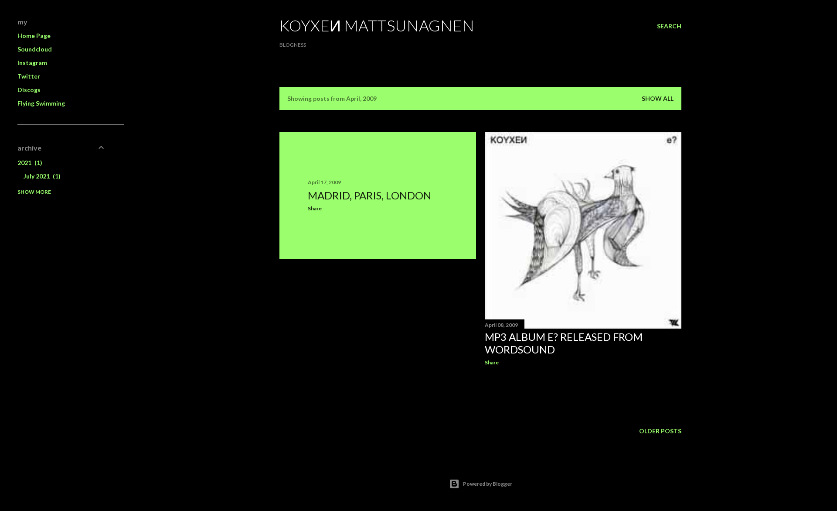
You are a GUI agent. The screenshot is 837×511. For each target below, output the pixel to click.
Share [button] (315, 208)
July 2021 (41, 176)
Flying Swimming (41, 103)
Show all (658, 98)
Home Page (34, 35)
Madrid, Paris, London (369, 195)
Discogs (29, 89)
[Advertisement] (377, 342)
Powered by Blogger (487, 483)
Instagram (32, 62)
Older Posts (660, 431)
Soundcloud (34, 49)
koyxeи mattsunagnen (376, 25)
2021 (28, 162)
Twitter (28, 76)
